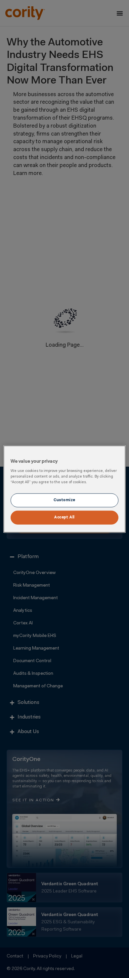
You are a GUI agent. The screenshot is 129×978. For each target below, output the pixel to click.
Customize (64, 500)
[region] (64, 489)
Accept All (64, 517)
